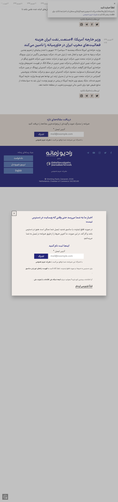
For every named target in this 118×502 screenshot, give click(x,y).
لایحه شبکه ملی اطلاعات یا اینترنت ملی (47, 280)
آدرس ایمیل (59, 251)
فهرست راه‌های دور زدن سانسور (36, 268)
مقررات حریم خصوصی (43, 262)
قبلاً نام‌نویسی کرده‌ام (84, 286)
